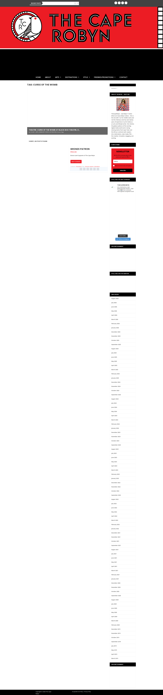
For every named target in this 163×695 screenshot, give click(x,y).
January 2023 (115, 478)
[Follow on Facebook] (115, 3)
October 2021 (115, 541)
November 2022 (115, 487)
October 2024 (115, 390)
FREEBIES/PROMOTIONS (104, 77)
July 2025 (114, 353)
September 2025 (116, 344)
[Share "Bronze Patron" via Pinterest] (87, 169)
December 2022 (115, 482)
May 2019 (114, 650)
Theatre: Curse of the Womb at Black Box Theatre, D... (54, 130)
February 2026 (115, 323)
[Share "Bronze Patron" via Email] (94, 169)
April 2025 (114, 365)
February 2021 (115, 574)
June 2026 (114, 307)
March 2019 (114, 658)
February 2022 (115, 524)
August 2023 (115, 449)
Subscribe (123, 170)
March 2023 (114, 470)
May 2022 (114, 512)
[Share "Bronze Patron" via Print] (98, 169)
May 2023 (114, 462)
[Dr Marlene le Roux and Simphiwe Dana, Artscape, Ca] (117, 223)
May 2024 (114, 411)
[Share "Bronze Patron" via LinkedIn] (91, 169)
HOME (38, 77)
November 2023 (115, 436)
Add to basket (76, 161)
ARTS (57, 77)
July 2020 (114, 604)
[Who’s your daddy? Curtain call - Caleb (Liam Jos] (117, 204)
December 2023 (115, 432)
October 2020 (115, 591)
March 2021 (114, 570)
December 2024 (115, 382)
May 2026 (114, 311)
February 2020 (115, 625)
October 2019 (115, 637)
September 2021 (116, 545)
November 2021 (115, 537)
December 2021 (115, 533)
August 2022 (115, 499)
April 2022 (114, 516)
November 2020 (115, 587)
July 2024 (114, 403)
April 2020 (114, 616)
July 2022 (114, 503)
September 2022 (116, 495)
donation (97, 166)
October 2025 (115, 340)
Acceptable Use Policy (77, 691)
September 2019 (116, 641)
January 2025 (115, 378)
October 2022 (115, 491)
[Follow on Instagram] (119, 3)
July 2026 (114, 302)
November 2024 (115, 386)
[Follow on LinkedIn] (126, 3)
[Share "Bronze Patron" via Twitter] (84, 169)
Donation (79, 166)
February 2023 (115, 474)
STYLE (85, 77)
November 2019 (115, 633)
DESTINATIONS (71, 77)
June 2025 (114, 357)
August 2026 (115, 298)
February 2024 (115, 424)
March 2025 (114, 369)
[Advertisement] (81, 61)
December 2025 (115, 332)
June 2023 (114, 457)
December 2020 (115, 583)
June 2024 (114, 407)
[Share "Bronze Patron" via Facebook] (81, 169)
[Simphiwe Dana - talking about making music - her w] (128, 217)
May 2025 (114, 361)
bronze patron (89, 166)
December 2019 (115, 629)
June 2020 (114, 608)
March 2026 (114, 319)
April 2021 (114, 566)
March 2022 (114, 520)
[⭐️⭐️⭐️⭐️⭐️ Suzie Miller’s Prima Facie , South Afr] (128, 210)
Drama (59, 132)
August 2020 (115, 600)
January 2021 (115, 579)
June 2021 (114, 558)
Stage (62, 132)
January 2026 (115, 328)
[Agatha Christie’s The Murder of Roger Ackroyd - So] (117, 230)
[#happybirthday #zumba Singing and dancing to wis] (117, 210)
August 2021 (115, 549)
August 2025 (115, 348)
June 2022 (114, 508)
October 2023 (115, 441)
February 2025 (115, 374)
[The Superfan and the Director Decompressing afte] (117, 197)
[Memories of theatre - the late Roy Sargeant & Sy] (117, 217)
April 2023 (114, 466)
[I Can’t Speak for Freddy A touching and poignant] (128, 204)
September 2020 (116, 595)
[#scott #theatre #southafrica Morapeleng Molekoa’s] (128, 197)
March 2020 (114, 621)
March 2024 (114, 420)
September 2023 (116, 445)
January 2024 (115, 428)
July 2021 (114, 554)
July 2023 (114, 453)
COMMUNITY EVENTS (44, 132)
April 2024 (114, 415)
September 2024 (116, 394)
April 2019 (114, 654)
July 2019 (114, 646)
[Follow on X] (122, 3)
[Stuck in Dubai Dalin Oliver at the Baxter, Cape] (128, 223)
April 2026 (114, 315)
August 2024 (115, 399)
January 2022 (115, 528)
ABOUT (48, 77)
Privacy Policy (87, 691)
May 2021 (114, 562)
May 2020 (114, 612)
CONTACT (123, 77)
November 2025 (115, 336)
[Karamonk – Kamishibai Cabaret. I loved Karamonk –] (128, 230)
